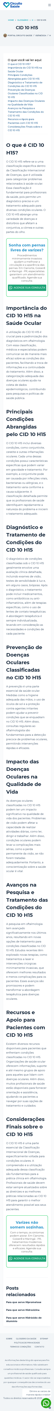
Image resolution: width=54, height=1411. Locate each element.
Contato (39, 1347)
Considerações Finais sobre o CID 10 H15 (25, 128)
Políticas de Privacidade (27, 1343)
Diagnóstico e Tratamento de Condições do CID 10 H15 (25, 84)
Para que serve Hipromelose (23, 1302)
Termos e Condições (20, 1347)
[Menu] (49, 5)
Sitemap (44, 1339)
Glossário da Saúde (26, 1339)
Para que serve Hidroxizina (22, 1310)
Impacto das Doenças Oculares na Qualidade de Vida (26, 103)
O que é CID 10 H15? (19, 64)
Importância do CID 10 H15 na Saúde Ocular (25, 69)
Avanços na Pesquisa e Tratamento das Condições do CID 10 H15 (26, 112)
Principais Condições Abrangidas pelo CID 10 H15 (23, 77)
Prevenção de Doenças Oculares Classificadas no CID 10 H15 (25, 94)
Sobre (9, 1339)
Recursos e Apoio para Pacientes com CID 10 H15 (23, 121)
